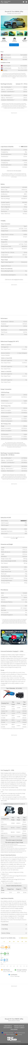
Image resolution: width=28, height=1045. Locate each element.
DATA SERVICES (8, 1027)
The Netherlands (7, 57)
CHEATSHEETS (8, 1025)
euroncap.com (13, 538)
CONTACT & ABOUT (19, 1027)
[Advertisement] (14, 7)
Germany (5, 59)
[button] (26, 17)
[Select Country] (26, 2)
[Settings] (23, 2)
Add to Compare (14, 45)
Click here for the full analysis (14, 170)
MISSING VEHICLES (19, 1025)
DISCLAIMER (14, 1029)
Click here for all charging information (14, 279)
